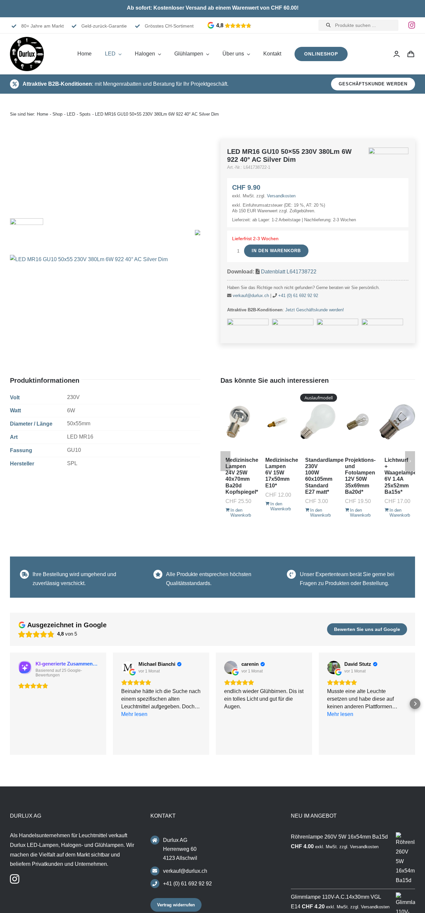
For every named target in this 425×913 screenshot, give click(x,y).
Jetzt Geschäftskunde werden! (314, 309)
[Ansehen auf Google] (127, 667)
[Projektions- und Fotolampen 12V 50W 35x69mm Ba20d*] (358, 422)
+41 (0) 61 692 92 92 (298, 295)
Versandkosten (281, 195)
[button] (10, 704)
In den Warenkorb (276, 250)
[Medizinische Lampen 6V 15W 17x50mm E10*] (278, 422)
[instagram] (411, 25)
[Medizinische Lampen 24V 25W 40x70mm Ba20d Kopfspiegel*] (238, 422)
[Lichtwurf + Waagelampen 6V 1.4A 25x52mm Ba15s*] (397, 422)
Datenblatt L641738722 (288, 271)
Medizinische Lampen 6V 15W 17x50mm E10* (281, 472)
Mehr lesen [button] (340, 745)
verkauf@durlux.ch (251, 295)
